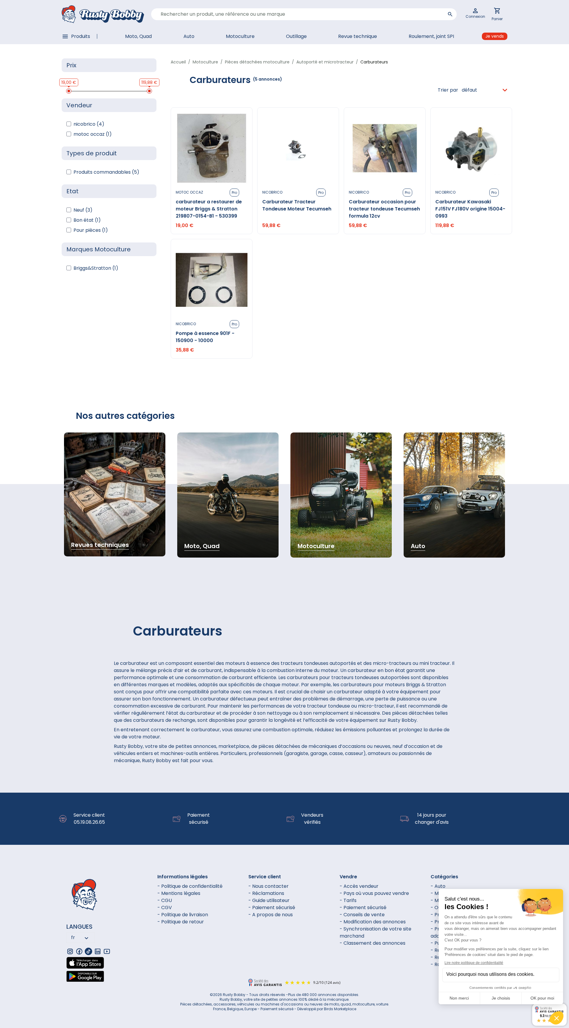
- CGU (164, 900)
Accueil (178, 62)
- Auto (438, 886)
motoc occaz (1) (92, 134)
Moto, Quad (138, 36)
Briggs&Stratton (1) (95, 268)
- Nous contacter (268, 886)
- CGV (164, 907)
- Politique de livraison (182, 914)
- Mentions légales (178, 893)
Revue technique (357, 36)
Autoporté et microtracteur (325, 62)
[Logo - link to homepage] (103, 14)
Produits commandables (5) (106, 172)
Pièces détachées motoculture (257, 62)
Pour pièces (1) (90, 230)
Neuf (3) (82, 210)
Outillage (296, 36)
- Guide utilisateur (269, 900)
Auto (188, 36)
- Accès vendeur (359, 886)
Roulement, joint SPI (431, 36)
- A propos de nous (270, 914)
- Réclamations (266, 893)
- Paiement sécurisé (271, 907)
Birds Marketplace (340, 1008)
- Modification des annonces (373, 921)
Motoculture (240, 36)
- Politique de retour (180, 921)
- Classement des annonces (372, 943)
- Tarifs (348, 900)
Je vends (494, 36)
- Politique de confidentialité (190, 886)
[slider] (68, 91)
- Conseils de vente (362, 914)
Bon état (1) (87, 220)
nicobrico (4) (88, 124)
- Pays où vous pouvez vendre (374, 893)
